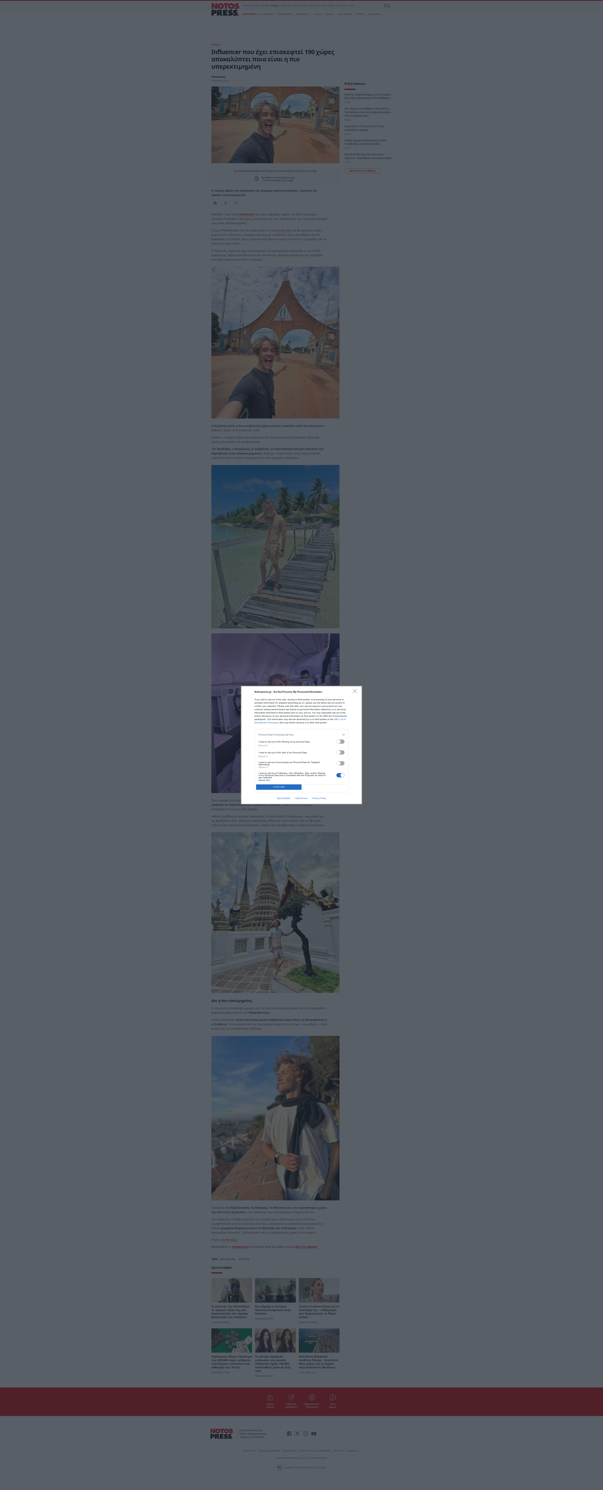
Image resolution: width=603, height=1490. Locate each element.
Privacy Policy (319, 798)
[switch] (340, 742)
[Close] (356, 692)
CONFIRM (279, 787)
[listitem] (301, 734)
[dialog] (301, 745)
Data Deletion (284, 798)
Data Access (301, 798)
